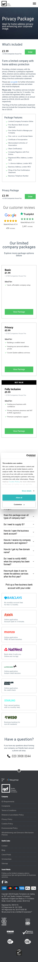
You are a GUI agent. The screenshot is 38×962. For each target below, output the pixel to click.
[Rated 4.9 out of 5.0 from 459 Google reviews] (11, 220)
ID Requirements (8, 801)
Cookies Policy (7, 824)
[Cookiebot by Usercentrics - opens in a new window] (27, 455)
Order (30, 52)
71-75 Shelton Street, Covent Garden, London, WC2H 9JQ (18, 899)
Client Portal (6, 855)
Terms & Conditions (9, 810)
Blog (3, 850)
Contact (4, 846)
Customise (18, 504)
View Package (19, 312)
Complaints (6, 806)
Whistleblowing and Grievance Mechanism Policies (18, 834)
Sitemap (5, 863)
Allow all (19, 497)
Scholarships (6, 859)
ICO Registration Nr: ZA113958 (12, 907)
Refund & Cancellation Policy (13, 815)
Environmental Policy (10, 828)
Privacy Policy (7, 819)
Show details (26, 491)
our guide (13, 82)
